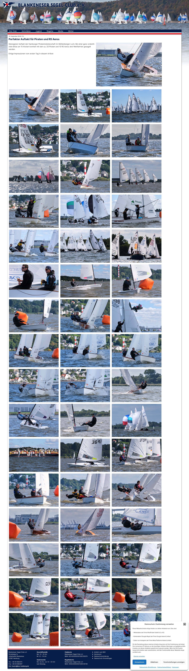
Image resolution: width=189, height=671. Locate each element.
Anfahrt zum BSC (100, 652)
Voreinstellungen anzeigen (174, 662)
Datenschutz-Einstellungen (148, 667)
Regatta (50, 31)
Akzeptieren (139, 662)
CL (23, 36)
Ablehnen (154, 662)
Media (60, 31)
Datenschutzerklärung (164, 667)
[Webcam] (78, 31)
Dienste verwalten (139, 656)
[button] (185, 624)
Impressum (175, 667)
